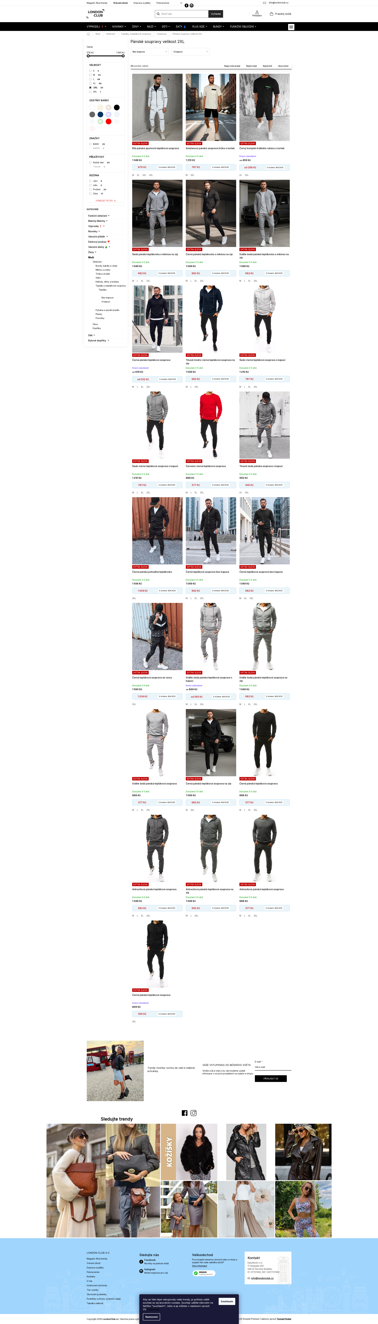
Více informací (199, 1266)
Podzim (99, 189)
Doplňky (97, 328)
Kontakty (91, 1276)
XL (97, 83)
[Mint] (92, 121)
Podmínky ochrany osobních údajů (104, 1299)
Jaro (97, 181)
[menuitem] (96, 26)
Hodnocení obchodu (97, 1285)
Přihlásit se (270, 1078)
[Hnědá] (109, 107)
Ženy (91, 252)
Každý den (101, 162)
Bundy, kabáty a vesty (106, 266)
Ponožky (100, 318)
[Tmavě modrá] (100, 114)
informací (154, 1309)
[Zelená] (100, 121)
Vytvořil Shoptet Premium (247, 1318)
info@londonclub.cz (262, 1278)
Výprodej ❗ (95, 226)
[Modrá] (109, 114)
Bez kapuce (107, 297)
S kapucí (106, 301)
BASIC (99, 144)
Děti (90, 335)
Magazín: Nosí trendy (97, 3)
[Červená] (109, 121)
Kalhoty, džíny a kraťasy (107, 281)
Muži (91, 257)
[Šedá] (92, 114)
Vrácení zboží (120, 3)
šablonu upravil (276, 1318)
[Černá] (117, 107)
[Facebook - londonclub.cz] (186, 5)
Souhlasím (227, 1301)
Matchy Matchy (96, 220)
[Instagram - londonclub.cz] (192, 5)
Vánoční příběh (96, 236)
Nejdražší (267, 66)
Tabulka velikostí (95, 1303)
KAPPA (98, 148)
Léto (97, 185)
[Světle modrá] (117, 114)
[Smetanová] (100, 107)
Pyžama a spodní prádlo (107, 310)
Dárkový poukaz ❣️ (99, 241)
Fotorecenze (163, 3)
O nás (89, 1281)
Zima (98, 193)
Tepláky (103, 289)
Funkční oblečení (97, 215)
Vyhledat (216, 13)
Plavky (99, 314)
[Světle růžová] (117, 121)
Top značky (92, 1290)
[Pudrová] (92, 128)
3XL (97, 91)
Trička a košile (103, 274)
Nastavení (151, 1316)
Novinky (92, 231)
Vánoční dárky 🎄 (98, 246)
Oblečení (97, 261)
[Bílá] (92, 107)
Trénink (99, 166)
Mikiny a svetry (103, 270)
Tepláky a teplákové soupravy (111, 285)
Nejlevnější (251, 66)
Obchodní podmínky (97, 1294)
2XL (98, 87)
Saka (98, 277)
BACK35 (167, 167)
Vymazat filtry (104, 200)
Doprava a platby (142, 3)
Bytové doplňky (97, 340)
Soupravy (104, 293)
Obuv (95, 324)
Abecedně (283, 66)
